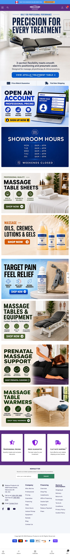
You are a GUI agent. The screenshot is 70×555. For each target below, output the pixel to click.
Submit (46, 476)
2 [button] (35, 76)
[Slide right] (66, 448)
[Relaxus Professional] (35, 106)
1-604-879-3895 (16, 495)
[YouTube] (14, 509)
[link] (19, 552)
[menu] (2, 7)
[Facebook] (3, 509)
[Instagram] (8, 509)
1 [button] (31, 76)
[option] (35, 46)
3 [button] (38, 76)
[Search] (8, 7)
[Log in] (62, 8)
